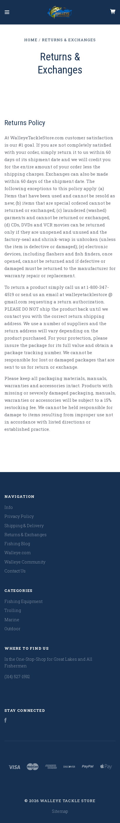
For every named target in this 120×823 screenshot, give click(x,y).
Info (8, 507)
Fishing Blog (17, 543)
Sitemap (60, 811)
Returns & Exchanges (25, 534)
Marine (11, 619)
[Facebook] (5, 721)
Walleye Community (24, 562)
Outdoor (12, 628)
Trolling (12, 610)
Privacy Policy (19, 516)
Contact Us (15, 571)
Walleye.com (17, 552)
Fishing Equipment (23, 601)
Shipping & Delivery (24, 525)
